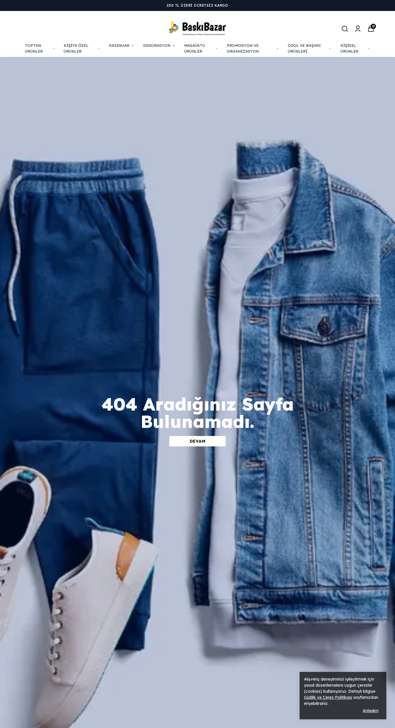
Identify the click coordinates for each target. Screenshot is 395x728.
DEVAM (198, 441)
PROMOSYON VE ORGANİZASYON (243, 48)
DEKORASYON (156, 45)
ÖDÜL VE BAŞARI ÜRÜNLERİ (304, 48)
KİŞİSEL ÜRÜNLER (349, 48)
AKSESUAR (119, 45)
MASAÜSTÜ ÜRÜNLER (194, 48)
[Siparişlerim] (357, 28)
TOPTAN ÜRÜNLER (34, 48)
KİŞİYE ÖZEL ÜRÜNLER (76, 48)
